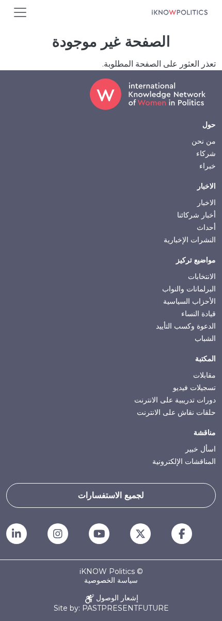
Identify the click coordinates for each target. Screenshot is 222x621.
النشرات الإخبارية (190, 239)
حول (209, 124)
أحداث (206, 227)
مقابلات (204, 375)
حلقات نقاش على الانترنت (176, 412)
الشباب (205, 338)
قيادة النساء (198, 313)
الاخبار (206, 186)
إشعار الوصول (116, 598)
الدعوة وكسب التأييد (186, 326)
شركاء (206, 153)
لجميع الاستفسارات (111, 495)
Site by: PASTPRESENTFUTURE (111, 608)
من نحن (204, 141)
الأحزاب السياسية (189, 301)
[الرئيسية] (180, 12)
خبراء (207, 165)
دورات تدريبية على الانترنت (175, 400)
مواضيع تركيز (196, 260)
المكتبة (205, 358)
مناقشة (205, 432)
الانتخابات (202, 276)
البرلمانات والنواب (189, 288)
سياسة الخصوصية (111, 580)
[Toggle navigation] (20, 12)
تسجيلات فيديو (194, 387)
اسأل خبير (200, 449)
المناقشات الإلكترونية (184, 461)
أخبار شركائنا (196, 215)
